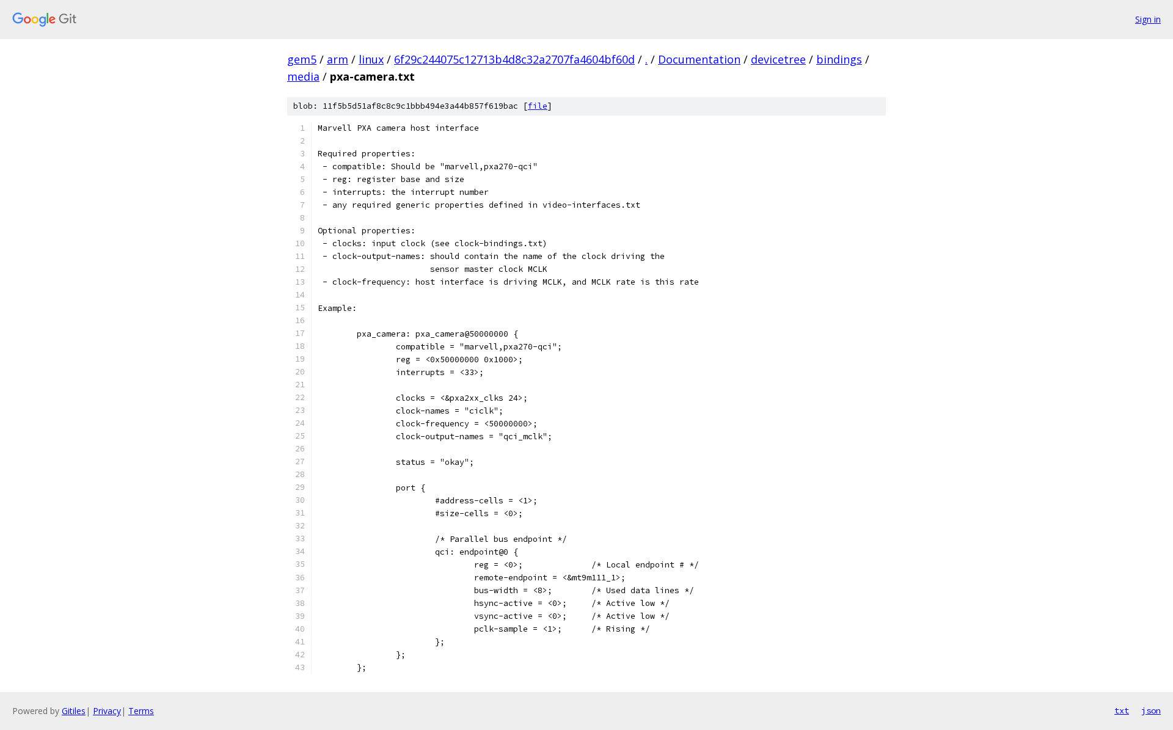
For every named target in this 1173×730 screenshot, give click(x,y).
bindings (839, 59)
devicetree (778, 59)
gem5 (301, 59)
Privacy (107, 711)
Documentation (699, 59)
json (1151, 710)
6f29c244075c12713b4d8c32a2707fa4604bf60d (514, 59)
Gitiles (74, 711)
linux (371, 59)
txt (1121, 710)
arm (337, 59)
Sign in (1148, 19)
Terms (141, 711)
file (537, 106)
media (303, 76)
